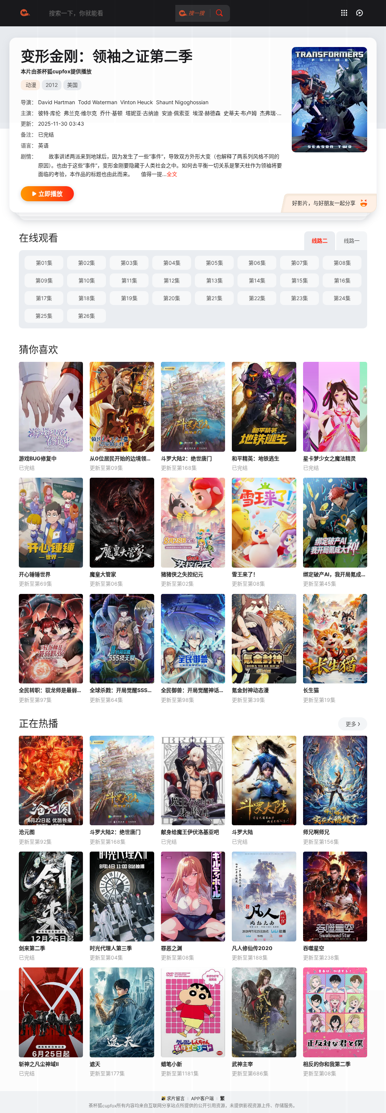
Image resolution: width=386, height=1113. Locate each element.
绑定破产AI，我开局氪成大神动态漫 (335, 574)
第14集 (257, 280)
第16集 (342, 280)
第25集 (43, 316)
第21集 (214, 298)
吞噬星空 (313, 948)
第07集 (299, 263)
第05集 (214, 263)
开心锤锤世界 (35, 574)
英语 (43, 145)
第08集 (342, 263)
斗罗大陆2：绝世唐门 (186, 458)
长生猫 (311, 690)
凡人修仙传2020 (252, 948)
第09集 (44, 280)
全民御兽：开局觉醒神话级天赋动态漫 (193, 690)
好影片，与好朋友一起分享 (323, 203)
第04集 (172, 263)
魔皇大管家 (103, 574)
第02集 (86, 263)
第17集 (44, 298)
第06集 (257, 263)
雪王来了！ (245, 574)
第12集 (172, 280)
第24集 (342, 298)
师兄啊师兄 (316, 832)
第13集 (214, 280)
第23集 (299, 298)
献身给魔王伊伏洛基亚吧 (190, 832)
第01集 (44, 263)
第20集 (171, 298)
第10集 (86, 280)
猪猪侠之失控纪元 (182, 574)
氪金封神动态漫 (250, 690)
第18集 (86, 298)
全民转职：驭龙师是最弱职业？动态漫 (51, 690)
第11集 (129, 280)
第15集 (299, 280)
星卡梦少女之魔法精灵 (329, 458)
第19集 (129, 298)
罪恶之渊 (171, 948)
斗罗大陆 (242, 832)
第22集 (257, 298)
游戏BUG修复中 (38, 458)
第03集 (129, 263)
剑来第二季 (32, 948)
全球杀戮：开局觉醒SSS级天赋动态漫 (122, 690)
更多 (351, 724)
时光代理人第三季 (111, 948)
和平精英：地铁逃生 (255, 458)
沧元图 (27, 832)
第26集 (86, 316)
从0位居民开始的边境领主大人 (122, 458)
